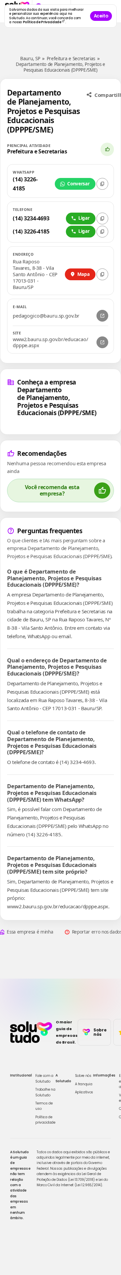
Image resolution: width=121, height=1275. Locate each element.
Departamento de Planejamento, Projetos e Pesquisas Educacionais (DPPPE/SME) (60, 67)
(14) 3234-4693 (31, 218)
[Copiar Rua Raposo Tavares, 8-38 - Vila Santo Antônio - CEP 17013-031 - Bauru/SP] (102, 274)
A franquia (83, 1084)
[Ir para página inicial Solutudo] (31, 1032)
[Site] (102, 342)
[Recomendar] (107, 149)
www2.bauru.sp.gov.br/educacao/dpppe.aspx (50, 342)
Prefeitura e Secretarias (71, 59)
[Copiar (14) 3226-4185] (102, 184)
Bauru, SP (30, 59)
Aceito (101, 16)
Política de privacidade (45, 1120)
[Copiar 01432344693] (102, 218)
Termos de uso (43, 1106)
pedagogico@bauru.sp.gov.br (46, 316)
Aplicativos (84, 1092)
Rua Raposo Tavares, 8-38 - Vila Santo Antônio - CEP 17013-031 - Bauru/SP (35, 274)
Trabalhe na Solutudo (45, 1092)
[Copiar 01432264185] (102, 232)
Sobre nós (83, 1075)
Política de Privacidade (42, 22)
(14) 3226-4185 (25, 183)
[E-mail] (102, 316)
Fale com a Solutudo (44, 1078)
